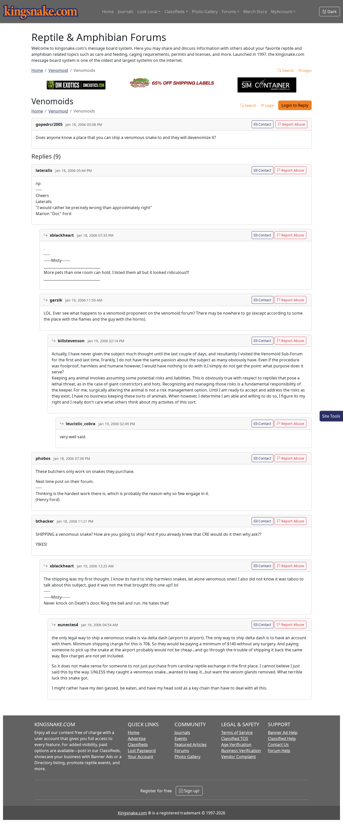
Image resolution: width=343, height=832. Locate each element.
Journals (125, 11)
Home (108, 11)
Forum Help (279, 750)
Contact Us (278, 744)
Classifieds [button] (174, 11)
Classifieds (138, 744)
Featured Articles (191, 744)
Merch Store (255, 11)
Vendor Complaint (238, 756)
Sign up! (191, 791)
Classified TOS (234, 738)
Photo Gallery (205, 11)
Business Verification (241, 750)
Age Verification (236, 744)
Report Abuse (293, 124)
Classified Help (282, 738)
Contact (264, 124)
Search (287, 70)
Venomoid (58, 70)
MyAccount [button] (281, 11)
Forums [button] (229, 11)
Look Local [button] (147, 11)
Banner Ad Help (283, 732)
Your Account (140, 756)
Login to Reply (294, 105)
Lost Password (142, 750)
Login (306, 70)
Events (181, 738)
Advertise (137, 738)
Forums (182, 750)
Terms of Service (237, 732)
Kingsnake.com (132, 813)
